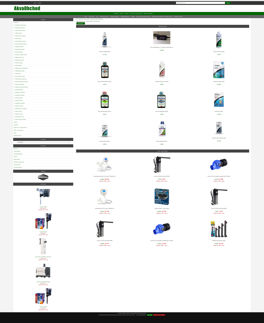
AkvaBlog (133, 16)
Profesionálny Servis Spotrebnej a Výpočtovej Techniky (162, 16)
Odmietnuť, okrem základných (159, 314)
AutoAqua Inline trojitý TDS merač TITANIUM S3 (105, 176)
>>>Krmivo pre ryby (18, 111)
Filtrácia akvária (87, 19)
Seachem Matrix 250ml (104, 141)
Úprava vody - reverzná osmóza (136, 13)
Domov (85, 16)
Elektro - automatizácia (148, 13)
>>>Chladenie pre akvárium (19, 92)
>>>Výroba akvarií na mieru (19, 30)
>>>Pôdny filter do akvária (19, 49)
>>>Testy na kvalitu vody (19, 84)
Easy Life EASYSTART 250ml (104, 81)
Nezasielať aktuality (18, 167)
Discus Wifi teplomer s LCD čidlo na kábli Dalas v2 (161, 47)
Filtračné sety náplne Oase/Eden (96, 19)
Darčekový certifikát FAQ (19, 162)
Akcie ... (15, 132)
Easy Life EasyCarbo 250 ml (104, 111)
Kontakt (15, 156)
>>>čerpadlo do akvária (18, 46)
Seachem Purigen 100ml (218, 81)
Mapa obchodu (17, 159)
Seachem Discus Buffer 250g (218, 138)
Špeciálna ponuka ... (18, 135)
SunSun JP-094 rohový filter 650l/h (104, 240)
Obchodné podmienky (18, 153)
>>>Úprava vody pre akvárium (20, 119)
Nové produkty (91, 16)
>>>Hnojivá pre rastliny (18, 105)
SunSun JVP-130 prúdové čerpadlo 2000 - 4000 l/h (161, 240)
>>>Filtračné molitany (18, 62)
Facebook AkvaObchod (114, 16)
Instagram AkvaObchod (125, 16)
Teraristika (127, 13)
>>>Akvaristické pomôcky (19, 95)
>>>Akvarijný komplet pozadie (20, 25)
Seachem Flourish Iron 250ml (161, 81)
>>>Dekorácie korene (18, 100)
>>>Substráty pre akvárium (19, 103)
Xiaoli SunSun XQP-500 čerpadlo (43, 281)
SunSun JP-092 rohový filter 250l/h (162, 176)
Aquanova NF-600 (43, 206)
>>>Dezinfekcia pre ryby (19, 116)
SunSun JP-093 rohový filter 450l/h (219, 208)
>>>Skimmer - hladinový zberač (20, 54)
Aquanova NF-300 (43, 306)
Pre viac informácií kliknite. (141, 314)
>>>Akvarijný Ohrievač (18, 89)
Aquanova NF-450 (43, 231)
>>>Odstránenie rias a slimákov (20, 108)
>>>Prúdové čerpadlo (18, 52)
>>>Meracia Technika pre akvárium (21, 81)
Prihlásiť (39, 3)
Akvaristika (81, 19)
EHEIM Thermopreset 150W (218, 240)
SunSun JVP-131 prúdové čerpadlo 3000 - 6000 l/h (218, 176)
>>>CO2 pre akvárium (18, 97)
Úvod (35, 3)
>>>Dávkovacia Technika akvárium (21, 87)
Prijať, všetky (149, 314)
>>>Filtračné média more (19, 60)
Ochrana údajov (17, 151)
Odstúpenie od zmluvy (178, 16)
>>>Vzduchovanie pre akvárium (20, 78)
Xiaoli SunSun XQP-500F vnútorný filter (43, 256)
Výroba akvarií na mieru (104, 16)
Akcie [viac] (43, 184)
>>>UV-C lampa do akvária (19, 76)
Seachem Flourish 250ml (218, 51)
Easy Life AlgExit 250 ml (161, 141)
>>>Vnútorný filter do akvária (20, 41)
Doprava (15, 148)
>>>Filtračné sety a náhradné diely (21, 68)
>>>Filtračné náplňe (18, 65)
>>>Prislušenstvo (17, 73)
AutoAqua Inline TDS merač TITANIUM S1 (104, 208)
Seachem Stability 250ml (104, 51)
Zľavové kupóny (17, 164)
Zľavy (97, 16)
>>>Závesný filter (17, 38)
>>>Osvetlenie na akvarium (19, 27)
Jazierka (121, 13)
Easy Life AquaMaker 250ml (161, 111)
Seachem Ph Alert (219, 111)
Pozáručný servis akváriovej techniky (143, 16)
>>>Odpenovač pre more (19, 57)
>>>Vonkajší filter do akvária (19, 35)
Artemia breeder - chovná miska (162, 208)
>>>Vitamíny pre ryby (18, 114)
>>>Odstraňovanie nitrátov (19, 70)
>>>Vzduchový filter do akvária (20, 43)
